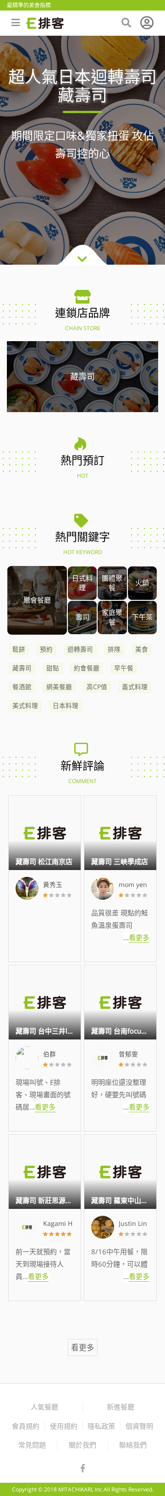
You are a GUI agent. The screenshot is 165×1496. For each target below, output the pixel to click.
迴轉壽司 (80, 649)
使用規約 (63, 1426)
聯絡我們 (133, 1444)
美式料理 (25, 706)
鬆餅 (18, 649)
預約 (46, 649)
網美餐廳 (59, 687)
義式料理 (135, 687)
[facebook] (83, 1468)
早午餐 (123, 668)
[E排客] (45, 23)
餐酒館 (22, 687)
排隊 (114, 649)
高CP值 (97, 687)
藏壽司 (22, 668)
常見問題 (32, 1444)
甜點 (52, 668)
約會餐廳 (86, 668)
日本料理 (65, 706)
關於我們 (82, 1444)
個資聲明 (139, 1426)
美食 (141, 649)
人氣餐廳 (44, 1406)
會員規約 (25, 1426)
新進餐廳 (120, 1406)
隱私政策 (101, 1426)
